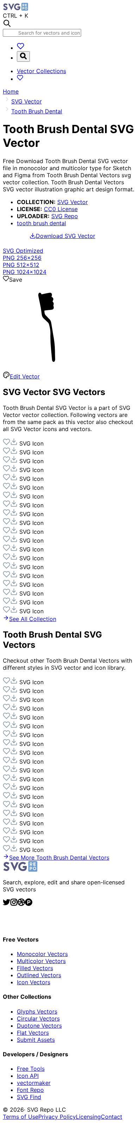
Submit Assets (36, 1039)
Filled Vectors (35, 968)
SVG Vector (72, 201)
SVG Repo (64, 216)
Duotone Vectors (39, 1025)
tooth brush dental (41, 223)
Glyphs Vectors (37, 1011)
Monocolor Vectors (42, 953)
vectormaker (34, 1082)
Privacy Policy (57, 1116)
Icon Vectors (33, 982)
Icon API (28, 1075)
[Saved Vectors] (20, 47)
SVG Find (29, 1096)
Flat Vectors (33, 1032)
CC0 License (61, 209)
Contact (111, 1116)
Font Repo (30, 1089)
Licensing (88, 1116)
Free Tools (31, 1068)
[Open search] (23, 56)
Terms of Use (20, 1116)
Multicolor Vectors (41, 960)
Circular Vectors (38, 1018)
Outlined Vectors (39, 975)
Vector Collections (41, 70)
